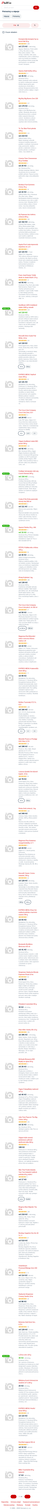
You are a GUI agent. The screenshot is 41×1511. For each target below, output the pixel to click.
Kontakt (27, 1505)
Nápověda (4, 1502)
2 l (34, 433)
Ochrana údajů (16, 1502)
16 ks (21, 366)
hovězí (28, 1199)
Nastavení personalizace (31, 1502)
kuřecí (21, 1199)
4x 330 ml (22, 628)
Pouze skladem (11, 32)
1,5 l (28, 433)
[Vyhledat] (36, 8)
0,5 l (21, 433)
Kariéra (35, 1505)
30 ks (28, 366)
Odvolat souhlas (9, 1505)
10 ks (21, 800)
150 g (21, 902)
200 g (28, 902)
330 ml (30, 628)
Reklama (20, 1505)
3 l (34, 731)
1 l (28, 731)
